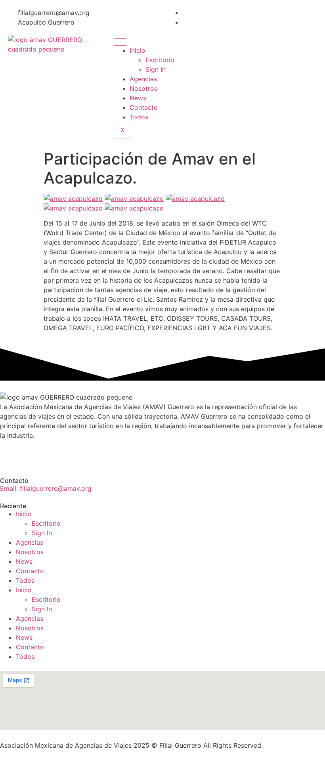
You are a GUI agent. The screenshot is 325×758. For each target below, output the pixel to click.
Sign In (155, 69)
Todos (139, 117)
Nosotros (143, 88)
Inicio (137, 50)
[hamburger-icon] (120, 42)
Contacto (144, 107)
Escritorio (159, 60)
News (138, 98)
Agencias (143, 79)
